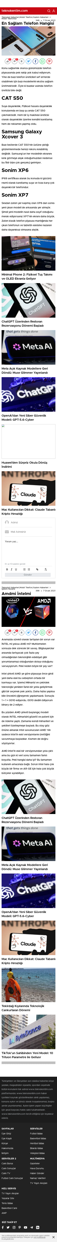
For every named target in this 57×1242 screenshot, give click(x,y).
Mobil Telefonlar (9, 19)
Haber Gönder (37, 1173)
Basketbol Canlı (9, 1208)
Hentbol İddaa (37, 1143)
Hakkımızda (7, 1148)
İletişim (5, 1153)
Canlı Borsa (7, 1164)
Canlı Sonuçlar (9, 1168)
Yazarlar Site (8, 1198)
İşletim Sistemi (8, 589)
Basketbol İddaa (38, 1138)
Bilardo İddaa (36, 1148)
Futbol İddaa (36, 1134)
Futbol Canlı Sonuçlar (12, 1178)
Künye (5, 1143)
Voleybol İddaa (37, 1153)
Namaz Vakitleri (38, 1178)
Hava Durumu (37, 1168)
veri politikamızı (39, 1237)
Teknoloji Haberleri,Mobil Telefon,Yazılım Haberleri (25, 17)
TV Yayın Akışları (38, 1183)
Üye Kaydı (7, 1138)
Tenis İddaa (7, 1203)
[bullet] (29, 569)
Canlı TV (6, 1173)
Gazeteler (35, 1164)
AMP (4, 1213)
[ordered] (24, 569)
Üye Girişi (6, 1134)
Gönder (28, 575)
